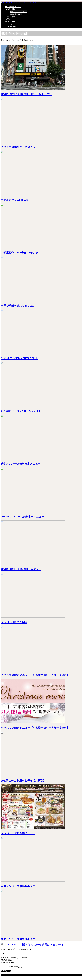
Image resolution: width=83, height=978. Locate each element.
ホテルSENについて (13, 7)
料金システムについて (18, 11)
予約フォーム (10, 21)
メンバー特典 (10, 16)
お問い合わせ (10, 26)
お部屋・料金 (10, 9)
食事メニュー (10, 19)
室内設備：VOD (16, 14)
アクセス (8, 24)
